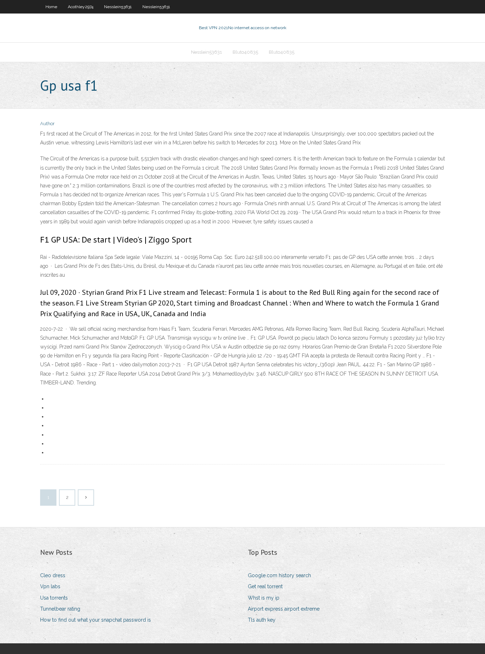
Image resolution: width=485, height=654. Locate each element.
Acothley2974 (80, 6)
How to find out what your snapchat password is (95, 620)
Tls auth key (262, 620)
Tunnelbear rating (60, 609)
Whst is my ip (263, 598)
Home (51, 6)
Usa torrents (54, 598)
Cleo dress (52, 575)
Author (47, 123)
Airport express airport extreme (284, 609)
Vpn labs (50, 586)
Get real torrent (265, 586)
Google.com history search (279, 575)
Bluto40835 (245, 52)
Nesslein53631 (118, 6)
